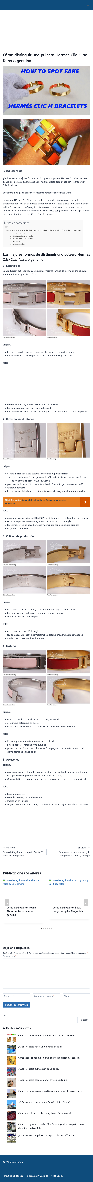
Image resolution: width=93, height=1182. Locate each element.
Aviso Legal (57, 1176)
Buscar (6, 1015)
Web (66, 996)
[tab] (41, 928)
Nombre (9, 996)
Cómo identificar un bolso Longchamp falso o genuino (45, 1113)
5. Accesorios (19, 244)
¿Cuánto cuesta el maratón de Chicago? (38, 1069)
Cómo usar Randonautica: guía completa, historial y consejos (74, 852)
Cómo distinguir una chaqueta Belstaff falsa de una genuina (23, 852)
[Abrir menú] (88, 5)
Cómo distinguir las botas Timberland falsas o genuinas (46, 1035)
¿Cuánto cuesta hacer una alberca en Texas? (40, 1046)
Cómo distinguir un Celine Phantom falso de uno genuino (21, 911)
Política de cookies (13, 1176)
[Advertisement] (46, 28)
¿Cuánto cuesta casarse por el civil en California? (43, 1080)
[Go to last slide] (7, 902)
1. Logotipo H (19, 233)
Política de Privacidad (37, 1176)
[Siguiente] (86, 902)
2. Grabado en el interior (23, 236)
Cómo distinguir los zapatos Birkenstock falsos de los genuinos (50, 1091)
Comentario (9, 956)
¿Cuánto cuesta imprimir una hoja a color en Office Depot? (48, 1135)
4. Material (18, 241)
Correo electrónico (44, 996)
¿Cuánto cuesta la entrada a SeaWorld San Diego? (44, 1102)
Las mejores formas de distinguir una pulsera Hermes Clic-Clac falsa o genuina (43, 230)
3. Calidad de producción (23, 239)
